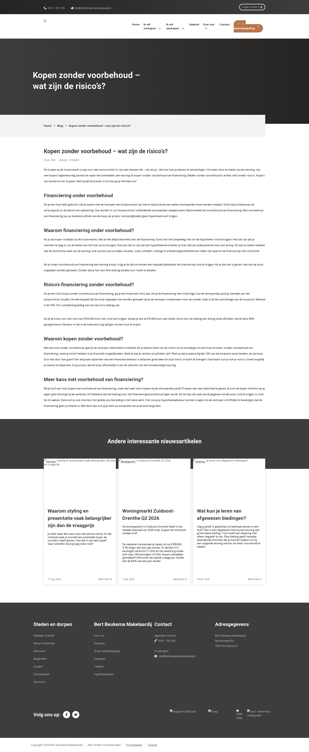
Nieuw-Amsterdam (44, 643)
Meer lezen (104, 579)
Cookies (152, 745)
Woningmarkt (128, 461)
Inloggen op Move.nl (251, 7)
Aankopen (100, 659)
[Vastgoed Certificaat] (186, 715)
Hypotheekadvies (104, 674)
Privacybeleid (134, 745)
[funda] (219, 715)
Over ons (99, 635)
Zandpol (38, 666)
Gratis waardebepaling (244, 26)
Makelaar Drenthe (43, 635)
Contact (224, 24)
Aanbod (194, 24)
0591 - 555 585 (56, 8)
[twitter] (75, 714)
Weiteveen (39, 651)
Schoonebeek (41, 674)
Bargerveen (40, 659)
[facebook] (66, 714)
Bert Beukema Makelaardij (123, 624)
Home (136, 24)
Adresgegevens (232, 624)
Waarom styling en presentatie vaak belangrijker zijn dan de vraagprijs (80, 518)
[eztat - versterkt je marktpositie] (258, 715)
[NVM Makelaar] (239, 715)
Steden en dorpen (52, 624)
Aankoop (200, 461)
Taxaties (99, 666)
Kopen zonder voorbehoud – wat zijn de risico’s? (100, 126)
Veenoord (39, 682)
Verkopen (99, 643)
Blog (60, 126)
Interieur (51, 461)
